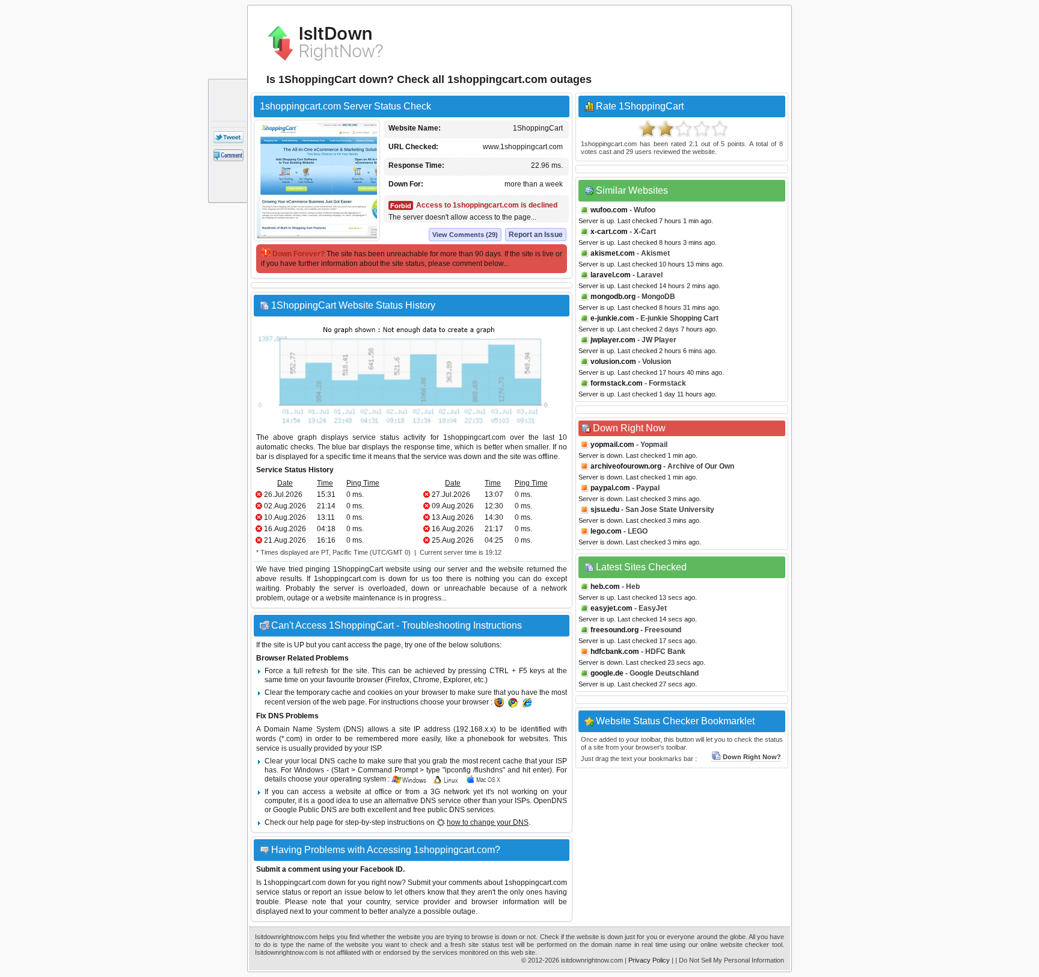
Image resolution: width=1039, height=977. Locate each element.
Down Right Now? (752, 756)
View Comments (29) (465, 234)
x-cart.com (609, 231)
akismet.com (612, 253)
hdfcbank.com (614, 651)
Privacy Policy (649, 960)
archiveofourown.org (625, 466)
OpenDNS (550, 801)
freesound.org (614, 630)
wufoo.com (609, 210)
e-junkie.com (612, 318)
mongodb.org (613, 296)
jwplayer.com (613, 340)
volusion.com (613, 361)
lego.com (606, 531)
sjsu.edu (604, 509)
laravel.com (610, 275)
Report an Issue (536, 234)
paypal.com (610, 488)
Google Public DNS (305, 810)
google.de (607, 673)
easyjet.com (611, 608)
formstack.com (616, 383)
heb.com (605, 586)
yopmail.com (612, 444)
